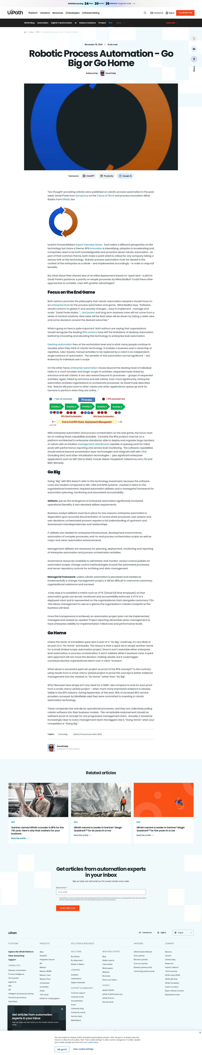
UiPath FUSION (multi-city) (112, 994)
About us (168, 952)
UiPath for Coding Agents (50, 998)
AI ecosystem (13, 978)
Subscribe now (67, 908)
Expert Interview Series (89, 244)
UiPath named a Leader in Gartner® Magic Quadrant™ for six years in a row (98, 829)
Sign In (163, 932)
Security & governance (17, 997)
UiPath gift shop (171, 979)
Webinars (106, 972)
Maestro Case (45, 975)
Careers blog (170, 959)
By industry (75, 956)
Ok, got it (62, 1049)
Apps (42, 952)
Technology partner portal (144, 971)
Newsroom (169, 963)
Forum (73, 1005)
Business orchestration (17, 970)
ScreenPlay (44, 987)
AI (75, 22)
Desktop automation (60, 344)
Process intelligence (16, 974)
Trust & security (171, 971)
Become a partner (141, 959)
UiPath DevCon (108, 998)
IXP (41, 963)
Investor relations (172, 967)
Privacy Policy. (111, 900)
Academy (74, 975)
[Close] (200, 1032)
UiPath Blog (29, 22)
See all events (108, 1002)
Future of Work (105, 195)
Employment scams (172, 995)
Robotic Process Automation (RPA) (88, 734)
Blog (104, 956)
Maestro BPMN (45, 971)
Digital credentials (78, 982)
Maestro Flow (45, 979)
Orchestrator (45, 983)
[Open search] (145, 12)
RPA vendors (89, 332)
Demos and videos (109, 980)
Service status (76, 1016)
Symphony (82, 195)
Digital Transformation (61, 22)
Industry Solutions (87, 22)
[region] (101, 1043)
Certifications (76, 979)
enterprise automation (83, 368)
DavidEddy (111, 73)
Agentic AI (12, 982)
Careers (168, 956)
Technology (63, 734)
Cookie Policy (92, 1042)
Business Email (61, 888)
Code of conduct (171, 987)
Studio (42, 991)
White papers (107, 968)
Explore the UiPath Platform (20, 951)
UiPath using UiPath (172, 975)
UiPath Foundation (172, 983)
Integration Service (47, 959)
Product (102, 22)
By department (77, 960)
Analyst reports (108, 960)
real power (88, 312)
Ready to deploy (77, 964)
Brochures (106, 976)
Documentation (77, 1001)
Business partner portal (143, 967)
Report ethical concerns (174, 991)
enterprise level (60, 305)
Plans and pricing (16, 955)
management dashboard (93, 444)
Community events (78, 1012)
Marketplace (76, 1020)
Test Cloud (44, 995)
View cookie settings (83, 1049)
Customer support (78, 993)
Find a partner (139, 956)
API (9, 990)
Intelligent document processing (20, 994)
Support (12, 959)
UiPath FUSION (108, 990)
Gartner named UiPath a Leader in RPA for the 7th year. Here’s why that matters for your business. (37, 830)
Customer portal (77, 997)
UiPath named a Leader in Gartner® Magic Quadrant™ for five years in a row (161, 829)
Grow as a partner (141, 963)
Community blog (77, 1008)
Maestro (43, 967)
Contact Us (147, 932)
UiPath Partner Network (143, 952)
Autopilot (43, 956)
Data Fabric (12, 1001)
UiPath (66, 199)
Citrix (144, 451)
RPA (110, 22)
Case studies (107, 964)
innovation (96, 248)
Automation (42, 22)
